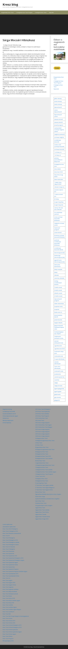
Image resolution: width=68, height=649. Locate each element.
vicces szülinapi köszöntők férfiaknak (58, 218)
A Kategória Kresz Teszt (41, 438)
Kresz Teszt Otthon (7, 636)
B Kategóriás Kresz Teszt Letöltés (43, 458)
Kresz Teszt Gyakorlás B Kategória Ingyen (13, 560)
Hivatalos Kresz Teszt (40, 503)
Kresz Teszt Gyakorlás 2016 (10, 556)
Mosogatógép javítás (8, 641)
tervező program (58, 125)
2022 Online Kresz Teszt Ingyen (43, 425)
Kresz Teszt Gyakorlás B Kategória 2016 (13, 558)
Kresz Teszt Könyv (7, 596)
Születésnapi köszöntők (9, 411)
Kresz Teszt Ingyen (7, 580)
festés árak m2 (58, 312)
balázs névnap (58, 104)
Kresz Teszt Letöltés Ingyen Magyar (12, 609)
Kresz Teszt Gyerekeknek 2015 (10, 573)
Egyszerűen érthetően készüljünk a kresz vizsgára (48, 494)
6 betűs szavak (58, 290)
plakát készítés (58, 320)
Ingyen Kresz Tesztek (40, 514)
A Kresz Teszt (38, 443)
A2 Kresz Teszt (39, 445)
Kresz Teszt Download (8, 551)
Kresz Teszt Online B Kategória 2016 (12, 627)
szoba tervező (57, 232)
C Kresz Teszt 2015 (40, 476)
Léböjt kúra (6, 418)
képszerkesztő (58, 107)
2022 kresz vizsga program (42, 422)
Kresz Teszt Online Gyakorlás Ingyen (12, 632)
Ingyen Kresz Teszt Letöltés (42, 510)
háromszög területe (59, 252)
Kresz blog (10, 4)
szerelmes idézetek (59, 278)
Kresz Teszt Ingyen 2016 (9, 582)
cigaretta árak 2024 (59, 348)
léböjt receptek (58, 269)
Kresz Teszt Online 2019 (9, 620)
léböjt (55, 272)
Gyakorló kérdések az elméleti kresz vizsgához (47, 498)
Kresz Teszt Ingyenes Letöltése (10, 589)
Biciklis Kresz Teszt (40, 460)
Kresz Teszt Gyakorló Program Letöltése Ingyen (15, 571)
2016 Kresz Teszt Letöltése (42, 413)
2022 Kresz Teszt (39, 420)
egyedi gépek (57, 391)
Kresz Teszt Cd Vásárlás (9, 547)
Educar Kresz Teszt (40, 492)
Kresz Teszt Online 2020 (9, 623)
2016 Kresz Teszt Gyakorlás (42, 411)
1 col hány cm (57, 152)
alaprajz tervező (58, 119)
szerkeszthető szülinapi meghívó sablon (59, 129)
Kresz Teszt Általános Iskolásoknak (12, 533)
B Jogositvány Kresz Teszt (7, 12)
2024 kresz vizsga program (42, 431)
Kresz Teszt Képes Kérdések (10, 591)
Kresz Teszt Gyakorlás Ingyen (10, 562)
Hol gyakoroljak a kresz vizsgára (43, 505)
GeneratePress (40, 647)
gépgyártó (57, 400)
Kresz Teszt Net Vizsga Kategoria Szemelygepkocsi (16, 616)
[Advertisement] (34, 24)
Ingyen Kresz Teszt (40, 507)
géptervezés (57, 394)
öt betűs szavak (58, 296)
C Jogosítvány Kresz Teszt (41, 463)
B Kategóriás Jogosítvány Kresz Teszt (44, 449)
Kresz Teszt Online (7, 618)
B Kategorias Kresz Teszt (41, 452)
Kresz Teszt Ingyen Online (9, 585)
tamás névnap (58, 101)
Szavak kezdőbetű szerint (9, 413)
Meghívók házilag (7, 409)
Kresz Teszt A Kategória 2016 (10, 531)
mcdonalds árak (58, 356)
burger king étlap (58, 202)
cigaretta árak (58, 345)
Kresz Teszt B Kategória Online (11, 544)
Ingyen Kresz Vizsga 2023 (41, 519)
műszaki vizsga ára (59, 187)
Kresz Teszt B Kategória (9, 538)
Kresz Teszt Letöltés (8, 605)
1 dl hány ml (57, 155)
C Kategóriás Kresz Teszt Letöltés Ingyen (45, 472)
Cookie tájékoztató (7, 524)
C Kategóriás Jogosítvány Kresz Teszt (44, 465)
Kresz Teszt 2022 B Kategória (10, 529)
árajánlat (56, 309)
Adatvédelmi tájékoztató (9, 526)
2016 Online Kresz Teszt (41, 418)
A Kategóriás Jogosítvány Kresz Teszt (44, 440)
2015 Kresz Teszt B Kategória (42, 409)
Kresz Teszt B (6, 535)
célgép (56, 383)
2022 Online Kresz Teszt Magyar (43, 427)
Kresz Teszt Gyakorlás (8, 553)
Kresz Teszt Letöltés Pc (8, 611)
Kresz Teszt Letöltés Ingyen (10, 607)
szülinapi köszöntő (59, 149)
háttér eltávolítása (59, 303)
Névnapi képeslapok (8, 420)
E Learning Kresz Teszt (41, 483)
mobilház (56, 380)
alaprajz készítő (58, 122)
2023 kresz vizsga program (42, 429)
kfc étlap (56, 199)
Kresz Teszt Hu (6, 578)
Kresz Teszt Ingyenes (8, 587)
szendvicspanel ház (59, 377)
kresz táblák (57, 169)
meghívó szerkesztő (59, 134)
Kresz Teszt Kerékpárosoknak (10, 594)
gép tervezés (57, 397)
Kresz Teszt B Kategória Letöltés (11, 542)
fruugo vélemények (59, 359)
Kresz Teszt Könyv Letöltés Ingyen (11, 600)
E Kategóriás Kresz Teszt (41, 481)
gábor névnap (58, 98)
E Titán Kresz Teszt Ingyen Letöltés (44, 485)
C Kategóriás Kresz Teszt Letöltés (43, 469)
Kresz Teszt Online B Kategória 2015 (12, 625)
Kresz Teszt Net (7, 614)
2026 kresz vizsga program (42, 436)
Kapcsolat (51, 12)
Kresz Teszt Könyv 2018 (9, 598)
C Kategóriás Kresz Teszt (41, 467)
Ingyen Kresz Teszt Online (42, 512)
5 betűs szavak (58, 287)
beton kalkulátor (58, 179)
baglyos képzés (58, 322)
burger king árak (58, 205)
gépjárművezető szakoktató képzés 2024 (59, 327)
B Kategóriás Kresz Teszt (41, 454)
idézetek (56, 275)
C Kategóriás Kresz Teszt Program (24, 12)
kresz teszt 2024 (58, 172)
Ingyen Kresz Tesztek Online (42, 516)
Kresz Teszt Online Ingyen (9, 634)
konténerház (57, 374)
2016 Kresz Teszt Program (42, 416)
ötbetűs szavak (58, 293)
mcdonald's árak (58, 371)
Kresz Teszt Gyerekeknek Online (11, 576)
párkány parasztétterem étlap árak (58, 159)
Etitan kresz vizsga (40, 496)
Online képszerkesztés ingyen (10, 416)
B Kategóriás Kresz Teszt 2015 (43, 456)
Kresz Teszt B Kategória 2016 (10, 540)
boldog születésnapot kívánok (58, 282)
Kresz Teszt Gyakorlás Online (10, 564)
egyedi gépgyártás (59, 388)
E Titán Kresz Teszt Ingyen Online (44, 490)
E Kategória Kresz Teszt (40, 12)
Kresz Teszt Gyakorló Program (10, 569)
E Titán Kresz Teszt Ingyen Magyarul (44, 487)
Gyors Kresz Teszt (39, 501)
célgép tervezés (58, 385)
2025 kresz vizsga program (42, 434)
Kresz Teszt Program (8, 638)
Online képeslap (7, 422)
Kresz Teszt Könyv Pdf (8, 603)
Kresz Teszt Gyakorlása (9, 567)
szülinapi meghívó (59, 137)
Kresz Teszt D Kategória (9, 549)
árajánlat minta (58, 306)
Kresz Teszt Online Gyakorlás (10, 629)
